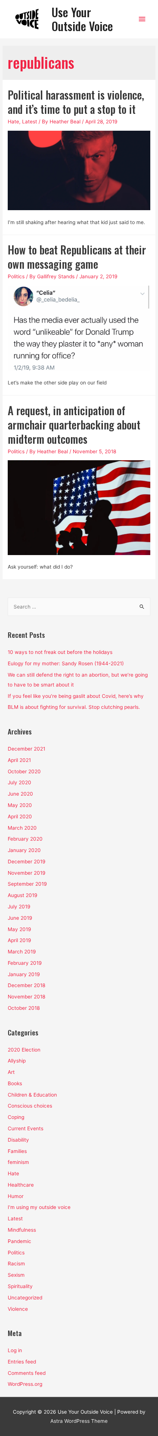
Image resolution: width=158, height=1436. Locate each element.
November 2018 (26, 997)
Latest (29, 121)
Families (17, 1151)
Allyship (17, 1061)
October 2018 (24, 1008)
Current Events (25, 1128)
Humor (16, 1196)
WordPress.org (25, 1384)
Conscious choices (30, 1106)
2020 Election (24, 1050)
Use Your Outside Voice (82, 18)
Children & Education (32, 1095)
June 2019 (20, 918)
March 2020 (22, 828)
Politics (16, 276)
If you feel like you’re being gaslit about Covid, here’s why (76, 696)
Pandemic (19, 1241)
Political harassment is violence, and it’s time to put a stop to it (76, 101)
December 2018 (26, 985)
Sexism (16, 1275)
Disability (18, 1140)
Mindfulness (22, 1230)
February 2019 (25, 963)
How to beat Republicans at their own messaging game (77, 256)
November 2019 (27, 873)
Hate (13, 121)
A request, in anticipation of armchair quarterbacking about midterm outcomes (74, 424)
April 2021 (19, 760)
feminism (18, 1162)
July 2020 (19, 782)
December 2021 (26, 749)
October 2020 (24, 771)
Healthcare (21, 1185)
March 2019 (22, 952)
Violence (18, 1309)
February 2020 (25, 839)
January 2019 (24, 974)
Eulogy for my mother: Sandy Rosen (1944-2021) (66, 663)
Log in (15, 1350)
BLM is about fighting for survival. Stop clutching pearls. (74, 707)
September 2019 (27, 884)
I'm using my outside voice (39, 1207)
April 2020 (20, 816)
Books (15, 1083)
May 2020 (20, 805)
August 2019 (22, 895)
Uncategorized (25, 1298)
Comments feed (27, 1373)
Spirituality (20, 1286)
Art (11, 1072)
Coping (16, 1117)
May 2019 (19, 929)
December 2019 (27, 861)
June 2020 (20, 794)
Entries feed (22, 1362)
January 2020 (24, 850)
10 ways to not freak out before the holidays (60, 652)
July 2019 (19, 906)
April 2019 (19, 940)
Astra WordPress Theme (79, 1421)
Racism (16, 1263)
